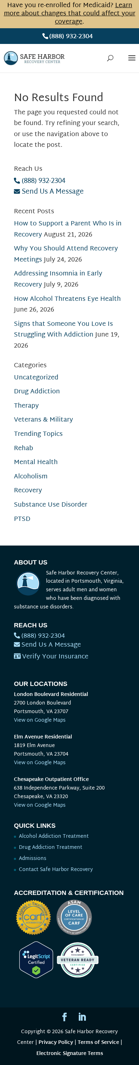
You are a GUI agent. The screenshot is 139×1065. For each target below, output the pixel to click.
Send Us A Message (53, 192)
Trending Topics (38, 434)
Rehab (23, 448)
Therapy (26, 406)
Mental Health (36, 462)
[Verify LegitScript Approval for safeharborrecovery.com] (33, 976)
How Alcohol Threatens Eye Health (67, 299)
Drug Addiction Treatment (50, 847)
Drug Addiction (37, 392)
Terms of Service (98, 1042)
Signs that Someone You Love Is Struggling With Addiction (63, 329)
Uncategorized (36, 378)
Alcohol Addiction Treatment (54, 836)
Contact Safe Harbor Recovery (56, 869)
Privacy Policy (55, 1042)
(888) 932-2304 (71, 37)
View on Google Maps (40, 720)
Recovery (28, 491)
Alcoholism (30, 477)
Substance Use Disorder (50, 505)
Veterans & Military (43, 420)
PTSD (22, 519)
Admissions (32, 858)
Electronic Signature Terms (69, 1053)
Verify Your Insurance (55, 657)
